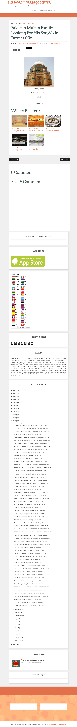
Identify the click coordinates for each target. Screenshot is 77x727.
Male (16, 364)
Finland (13, 362)
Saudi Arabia (48, 366)
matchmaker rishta (60, 368)
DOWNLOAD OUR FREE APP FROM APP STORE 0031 (29, 559)
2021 (14, 405)
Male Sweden (34, 364)
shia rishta (39, 374)
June (16, 625)
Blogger (42, 675)
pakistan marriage (16, 372)
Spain (54, 366)
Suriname (58, 366)
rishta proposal (57, 372)
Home (34, 11)
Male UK (41, 364)
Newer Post (14, 160)
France (17, 362)
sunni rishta (46, 374)
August (17, 619)
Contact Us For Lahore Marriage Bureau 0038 (27, 507)
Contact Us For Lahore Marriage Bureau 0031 (27, 489)
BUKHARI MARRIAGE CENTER (29, 2)
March (17, 634)
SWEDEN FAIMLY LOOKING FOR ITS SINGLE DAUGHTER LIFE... (32, 544)
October (17, 612)
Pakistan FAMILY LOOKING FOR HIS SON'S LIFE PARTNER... (31, 565)
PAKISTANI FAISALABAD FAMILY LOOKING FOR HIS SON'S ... (31, 431)
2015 (14, 644)
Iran (63, 362)
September (18, 615)
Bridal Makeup (21, 358)
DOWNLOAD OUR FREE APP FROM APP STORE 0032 (29, 517)
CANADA (29, 358)
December (18, 423)
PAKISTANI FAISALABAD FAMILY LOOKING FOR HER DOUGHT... (32, 465)
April (16, 631)
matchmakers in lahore (18, 370)
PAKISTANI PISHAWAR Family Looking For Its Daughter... (30, 474)
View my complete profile (31, 663)
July (16, 622)
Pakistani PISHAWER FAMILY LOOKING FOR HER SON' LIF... (31, 428)
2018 (14, 415)
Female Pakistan (60, 360)
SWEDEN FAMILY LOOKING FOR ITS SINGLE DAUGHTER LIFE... (32, 498)
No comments (55, 43)
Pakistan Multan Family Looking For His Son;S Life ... (29, 501)
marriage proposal (20, 368)
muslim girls (44, 370)
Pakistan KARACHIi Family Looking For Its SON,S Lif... (29, 477)
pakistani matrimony (37, 372)
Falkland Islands (50, 360)
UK (12, 368)
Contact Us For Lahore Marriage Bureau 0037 (27, 434)
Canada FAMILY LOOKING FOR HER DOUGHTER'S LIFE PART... (32, 492)
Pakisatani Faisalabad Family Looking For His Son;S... (30, 504)
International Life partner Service (52, 362)
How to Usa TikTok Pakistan (35, 362)
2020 (14, 409)
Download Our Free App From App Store (23, 360)
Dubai (38, 360)
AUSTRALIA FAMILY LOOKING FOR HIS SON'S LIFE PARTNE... (31, 449)
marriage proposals (34, 368)
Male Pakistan (28, 23)
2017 (14, 418)
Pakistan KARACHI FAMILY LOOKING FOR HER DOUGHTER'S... (32, 547)
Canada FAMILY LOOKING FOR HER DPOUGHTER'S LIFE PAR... (32, 437)
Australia (13, 358)
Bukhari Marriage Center (27, 43)
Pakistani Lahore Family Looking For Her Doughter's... (30, 511)
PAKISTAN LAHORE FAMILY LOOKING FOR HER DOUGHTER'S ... (32, 483)
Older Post (65, 160)
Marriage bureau (61, 364)
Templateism (52, 724)
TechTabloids (62, 724)
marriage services (47, 368)
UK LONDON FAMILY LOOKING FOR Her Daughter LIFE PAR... (31, 443)
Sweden (63, 366)
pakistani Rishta (26, 372)
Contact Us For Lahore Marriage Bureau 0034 (27, 599)
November (18, 609)
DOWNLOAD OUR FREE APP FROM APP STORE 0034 (29, 453)
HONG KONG (23, 362)
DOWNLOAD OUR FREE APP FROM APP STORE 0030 (29, 578)
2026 (14, 390)
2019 (14, 412)
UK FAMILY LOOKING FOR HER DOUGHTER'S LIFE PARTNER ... (32, 471)
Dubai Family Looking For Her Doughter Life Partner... (30, 514)
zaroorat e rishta (16, 376)
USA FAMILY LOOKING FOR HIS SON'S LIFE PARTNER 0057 (31, 541)
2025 (14, 393)
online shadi (62, 370)
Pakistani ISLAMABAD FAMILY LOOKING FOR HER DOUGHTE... (32, 480)
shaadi (17, 374)
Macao (13, 364)
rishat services (48, 372)
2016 (14, 421)
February (18, 637)
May (16, 628)
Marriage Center (50, 364)
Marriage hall (15, 366)
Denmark (63, 358)
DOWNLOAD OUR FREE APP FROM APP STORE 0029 (29, 605)
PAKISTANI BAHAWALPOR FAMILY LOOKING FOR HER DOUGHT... (33, 446)
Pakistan (39, 366)
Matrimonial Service (27, 366)
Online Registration (47, 11)
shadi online (31, 374)
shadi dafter (23, 374)
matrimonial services (33, 370)
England (43, 360)
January (17, 640)
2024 (14, 396)
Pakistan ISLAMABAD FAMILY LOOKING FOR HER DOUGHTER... (32, 440)
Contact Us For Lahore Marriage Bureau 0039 (27, 456)
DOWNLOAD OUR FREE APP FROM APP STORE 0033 (29, 486)
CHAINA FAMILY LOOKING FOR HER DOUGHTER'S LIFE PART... (32, 459)
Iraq (65, 362)
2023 (14, 399)
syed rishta (53, 374)
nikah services (53, 370)
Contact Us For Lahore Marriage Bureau (46, 358)
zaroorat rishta (61, 374)
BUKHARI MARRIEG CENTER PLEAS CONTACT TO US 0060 (30, 425)
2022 (14, 402)
